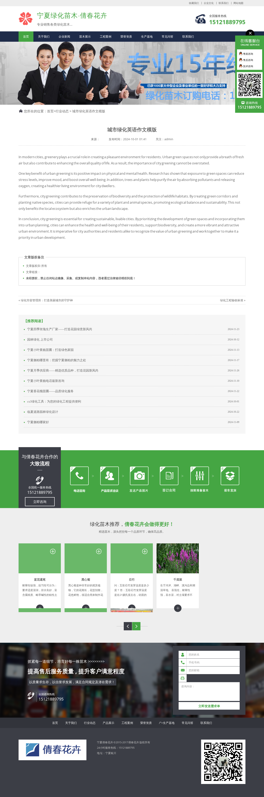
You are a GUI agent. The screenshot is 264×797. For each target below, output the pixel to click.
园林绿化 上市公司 (40, 339)
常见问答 (167, 36)
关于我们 (44, 36)
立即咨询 (39, 501)
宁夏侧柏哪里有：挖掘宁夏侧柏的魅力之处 (56, 360)
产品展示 (108, 723)
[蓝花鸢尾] (40, 558)
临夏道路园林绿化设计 (42, 411)
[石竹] (132, 558)
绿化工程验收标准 (231, 300)
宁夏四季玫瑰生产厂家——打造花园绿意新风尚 (59, 329)
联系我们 (224, 3)
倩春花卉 (133, 742)
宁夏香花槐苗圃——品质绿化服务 (50, 391)
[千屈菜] (178, 558)
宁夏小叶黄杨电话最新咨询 (45, 380)
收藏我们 (194, 3)
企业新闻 (64, 36)
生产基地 (147, 36)
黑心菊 (85, 579)
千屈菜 (177, 579)
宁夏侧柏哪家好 (38, 422)
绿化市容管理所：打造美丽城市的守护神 (47, 300)
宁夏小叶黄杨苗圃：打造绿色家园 (50, 350)
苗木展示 (85, 36)
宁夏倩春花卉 (26, 18)
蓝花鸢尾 (40, 579)
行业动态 (62, 111)
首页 (26, 36)
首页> (51, 111)
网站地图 (238, 3)
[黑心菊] (86, 558)
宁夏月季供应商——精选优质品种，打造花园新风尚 (62, 370)
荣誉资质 (126, 36)
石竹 (132, 579)
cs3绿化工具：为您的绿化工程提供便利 (54, 401)
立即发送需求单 (209, 706)
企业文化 (209, 3)
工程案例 (105, 36)
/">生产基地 (166, 723)
